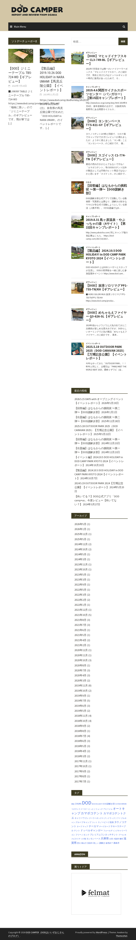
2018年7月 (80, 736)
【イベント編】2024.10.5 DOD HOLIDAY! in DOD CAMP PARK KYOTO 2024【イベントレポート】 (99, 461)
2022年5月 (80, 589)
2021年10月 (81, 615)
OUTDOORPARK (121, 804)
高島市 (116, 843)
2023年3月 (80, 579)
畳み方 (84, 843)
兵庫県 (105, 838)
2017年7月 (80, 781)
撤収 (121, 839)
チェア (85, 826)
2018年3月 (80, 756)
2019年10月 (81, 690)
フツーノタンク (82, 834)
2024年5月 (80, 554)
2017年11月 (81, 761)
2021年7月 (80, 625)
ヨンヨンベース (93, 838)
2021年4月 (80, 640)
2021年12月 (81, 609)
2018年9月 (80, 725)
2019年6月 (80, 705)
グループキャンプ (83, 822)
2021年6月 (80, 630)
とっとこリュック (95, 809)
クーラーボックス (96, 818)
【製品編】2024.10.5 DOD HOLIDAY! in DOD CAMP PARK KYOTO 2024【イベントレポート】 (99, 474)
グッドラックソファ (112, 818)
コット (94, 822)
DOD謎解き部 (109, 804)
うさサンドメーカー (79, 809)
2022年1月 (80, 604)
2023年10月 (81, 569)
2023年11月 (81, 564)
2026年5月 (80, 524)
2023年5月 (80, 574)
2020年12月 (81, 650)
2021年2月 (80, 645)
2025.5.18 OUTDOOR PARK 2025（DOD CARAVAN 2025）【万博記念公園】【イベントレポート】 (98, 430)
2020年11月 (81, 655)
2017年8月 (80, 776)
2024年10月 (81, 549)
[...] (10, 123)
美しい (96, 843)
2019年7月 (80, 700)
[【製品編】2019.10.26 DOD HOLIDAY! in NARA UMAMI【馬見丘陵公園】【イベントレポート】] (52, 55)
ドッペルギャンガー (91, 830)
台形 (111, 839)
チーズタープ (104, 826)
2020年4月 (80, 675)
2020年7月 (80, 670)
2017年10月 (81, 766)
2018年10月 (81, 720)
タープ (79, 826)
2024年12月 (81, 544)
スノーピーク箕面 (106, 822)
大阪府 (116, 839)
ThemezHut (121, 935)
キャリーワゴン (82, 818)
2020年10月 (81, 660)
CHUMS (78, 803)
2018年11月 (81, 715)
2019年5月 (80, 710)
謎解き (102, 843)
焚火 (79, 843)
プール (121, 835)
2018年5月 (80, 746)
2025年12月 (81, 534)
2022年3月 (80, 594)
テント (77, 830)
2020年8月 (80, 665)
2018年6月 (80, 741)
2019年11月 (81, 685)
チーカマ (94, 826)
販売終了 (109, 843)
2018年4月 (80, 751)
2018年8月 (80, 731)
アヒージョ (107, 809)
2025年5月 (80, 539)
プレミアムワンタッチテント (104, 834)
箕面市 (90, 843)
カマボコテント (92, 813)
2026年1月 (80, 529)
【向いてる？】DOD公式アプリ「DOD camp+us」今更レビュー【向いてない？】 (96, 500)
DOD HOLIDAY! (97, 804)
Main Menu (20, 26)
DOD (86, 803)
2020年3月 (80, 680)
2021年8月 (80, 620)
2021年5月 (80, 635)
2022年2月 (80, 599)
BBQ (72, 804)
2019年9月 (80, 695)
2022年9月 (80, 584)
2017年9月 (80, 771)
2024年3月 (80, 559)
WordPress (101, 932)
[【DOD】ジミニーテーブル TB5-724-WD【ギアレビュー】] (20, 55)
